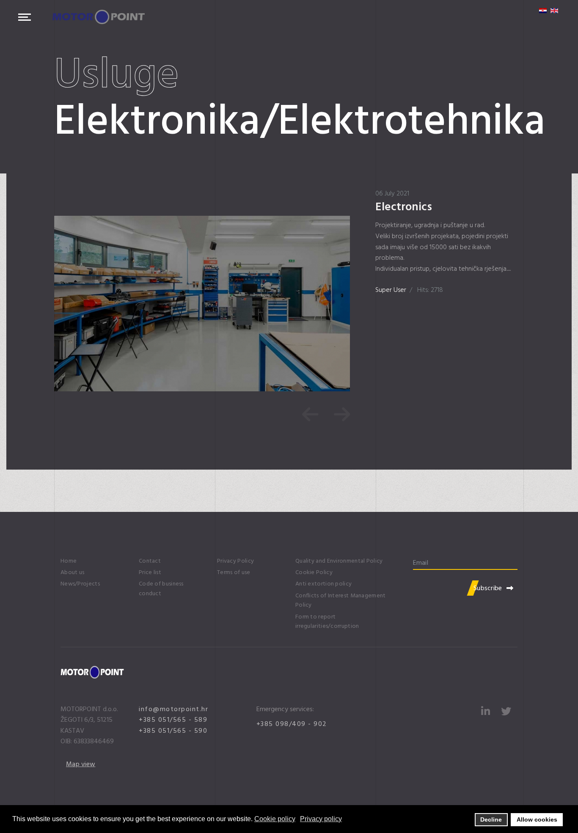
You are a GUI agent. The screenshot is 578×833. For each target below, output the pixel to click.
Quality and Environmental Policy (339, 561)
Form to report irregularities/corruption (327, 621)
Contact (150, 561)
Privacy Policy (235, 561)
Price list (150, 572)
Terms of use (233, 572)
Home (69, 561)
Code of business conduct (161, 588)
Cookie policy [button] (274, 818)
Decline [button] (491, 819)
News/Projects (80, 583)
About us (72, 572)
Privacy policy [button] (321, 818)
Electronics (403, 207)
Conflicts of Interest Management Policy (340, 600)
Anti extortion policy (323, 583)
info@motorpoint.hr (173, 709)
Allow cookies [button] (537, 819)
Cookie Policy (314, 572)
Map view (80, 764)
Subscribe (487, 588)
